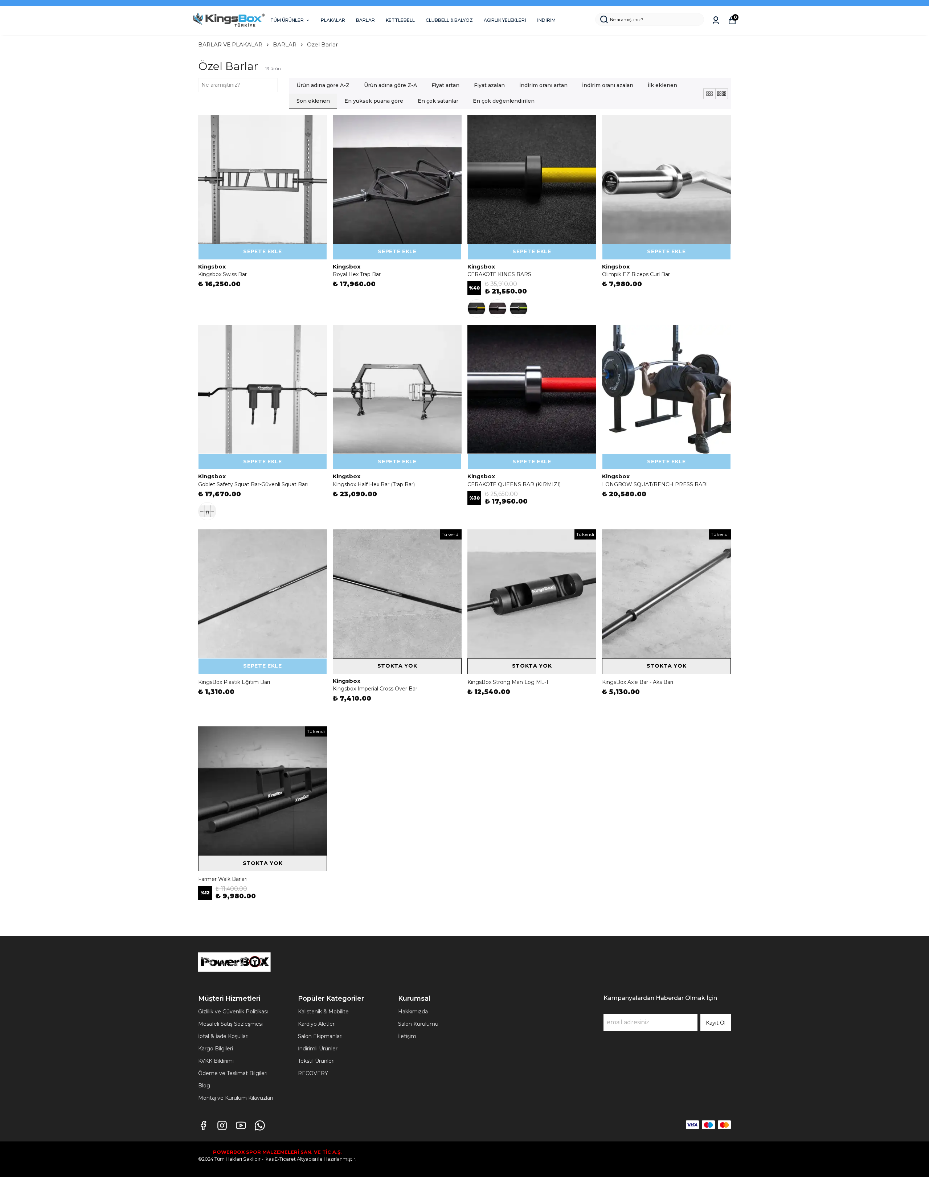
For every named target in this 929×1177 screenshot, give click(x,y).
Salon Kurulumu (418, 1024)
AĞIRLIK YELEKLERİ (505, 20)
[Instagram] (222, 1125)
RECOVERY (313, 1073)
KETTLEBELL (400, 20)
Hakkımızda (413, 1011)
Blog (204, 1085)
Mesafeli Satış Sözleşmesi (230, 1024)
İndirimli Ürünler (317, 1048)
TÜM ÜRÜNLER (287, 20)
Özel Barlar (322, 44)
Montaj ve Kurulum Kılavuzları (235, 1098)
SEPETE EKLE (262, 251)
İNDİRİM (546, 20)
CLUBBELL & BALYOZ (449, 20)
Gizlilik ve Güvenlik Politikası (233, 1011)
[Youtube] (241, 1125)
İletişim (407, 1036)
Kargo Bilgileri (215, 1048)
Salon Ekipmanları (320, 1036)
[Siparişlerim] (715, 20)
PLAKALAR (333, 20)
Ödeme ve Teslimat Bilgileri (232, 1073)
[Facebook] (203, 1125)
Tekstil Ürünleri (316, 1061)
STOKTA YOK (397, 666)
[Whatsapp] (260, 1125)
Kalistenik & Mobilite (323, 1011)
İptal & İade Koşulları (223, 1036)
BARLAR (365, 20)
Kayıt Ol (715, 1023)
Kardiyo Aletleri (317, 1024)
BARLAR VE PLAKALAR (230, 44)
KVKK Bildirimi (216, 1061)
